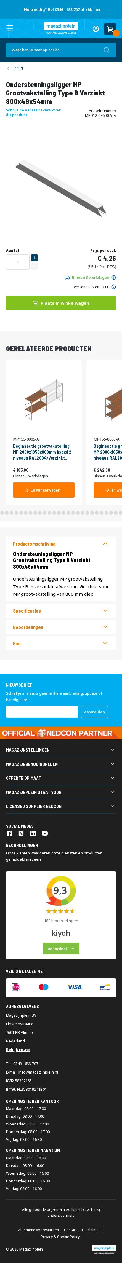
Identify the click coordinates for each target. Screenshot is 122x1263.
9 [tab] (30, 513)
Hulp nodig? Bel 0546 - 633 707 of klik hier (62, 9)
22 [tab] (92, 513)
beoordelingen (28, 627)
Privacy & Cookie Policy (60, 1237)
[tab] (61, 544)
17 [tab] (68, 513)
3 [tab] (2, 513)
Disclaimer (91, 1230)
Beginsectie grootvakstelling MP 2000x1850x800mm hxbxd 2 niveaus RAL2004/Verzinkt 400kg (42, 451)
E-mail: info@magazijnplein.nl (32, 1072)
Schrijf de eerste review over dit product (33, 112)
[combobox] (61, 50)
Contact (70, 1230)
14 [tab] (54, 513)
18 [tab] (73, 513)
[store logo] (61, 28)
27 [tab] (116, 513)
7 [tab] (21, 513)
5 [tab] (11, 513)
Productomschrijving (34, 543)
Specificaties (27, 610)
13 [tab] (49, 513)
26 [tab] (111, 513)
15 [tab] (59, 513)
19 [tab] (78, 513)
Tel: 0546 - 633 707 (22, 1063)
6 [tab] (16, 513)
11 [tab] (40, 513)
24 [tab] (101, 513)
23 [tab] (97, 513)
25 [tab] (106, 513)
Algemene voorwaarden (38, 1230)
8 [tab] (26, 513)
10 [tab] (35, 513)
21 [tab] (87, 513)
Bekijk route (18, 1049)
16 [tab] (63, 513)
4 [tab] (7, 513)
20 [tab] (82, 513)
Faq (17, 643)
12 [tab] (44, 513)
